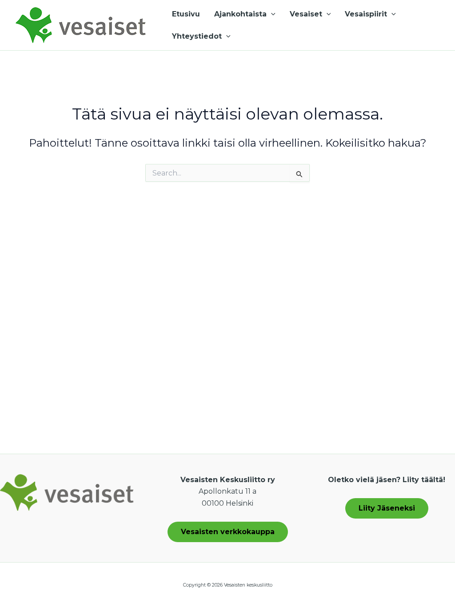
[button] (271, 14)
